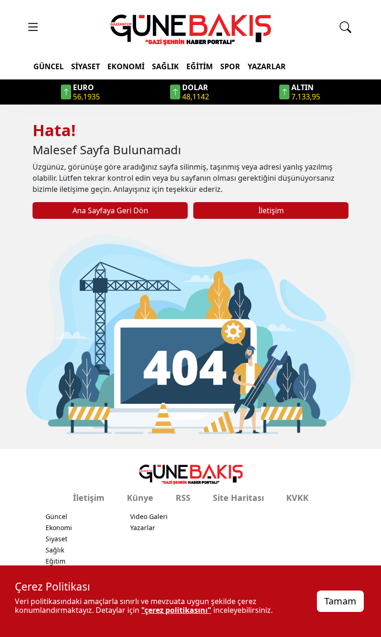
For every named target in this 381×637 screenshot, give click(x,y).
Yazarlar (267, 66)
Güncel (48, 66)
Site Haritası (238, 497)
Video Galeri (149, 516)
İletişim (271, 210)
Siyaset (85, 66)
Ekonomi (126, 66)
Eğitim (199, 66)
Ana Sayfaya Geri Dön (110, 210)
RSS (183, 497)
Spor (230, 66)
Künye (140, 497)
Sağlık (165, 66)
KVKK (297, 497)
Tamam (340, 601)
